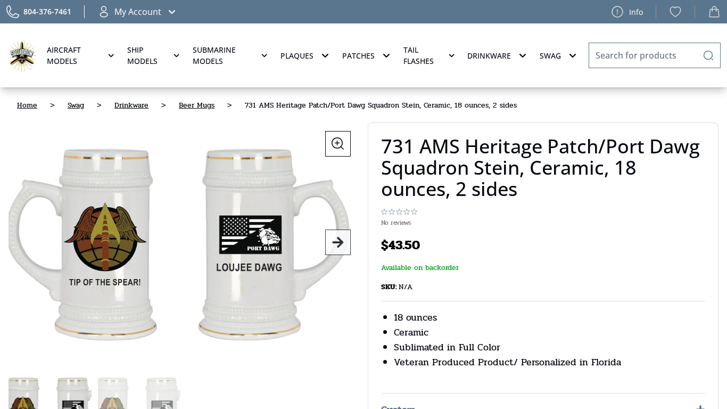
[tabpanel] (184, 242)
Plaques (296, 56)
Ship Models (142, 55)
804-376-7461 (47, 11)
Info (636, 12)
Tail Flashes (418, 55)
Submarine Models (214, 55)
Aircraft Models (64, 55)
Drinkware (489, 56)
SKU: (390, 286)
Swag (550, 56)
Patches (358, 56)
